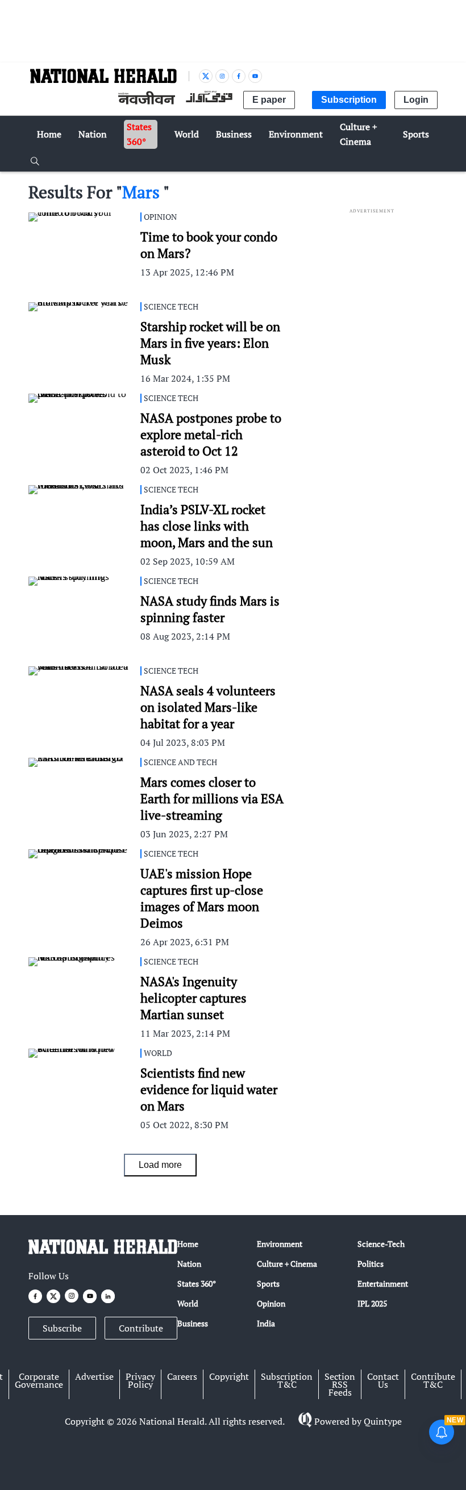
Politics (370, 1263)
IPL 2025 (372, 1303)
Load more (160, 1165)
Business (192, 1323)
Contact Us (383, 1380)
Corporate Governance (39, 1380)
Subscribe (62, 1328)
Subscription (349, 100)
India (266, 1323)
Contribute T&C (433, 1380)
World (187, 1303)
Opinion (271, 1303)
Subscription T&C (287, 1380)
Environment (279, 1243)
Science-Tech (381, 1243)
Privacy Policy (140, 1380)
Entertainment (382, 1283)
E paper (269, 100)
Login (415, 100)
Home (187, 1243)
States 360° (196, 1283)
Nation (189, 1263)
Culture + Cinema (287, 1263)
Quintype (383, 1421)
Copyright (229, 1376)
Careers (182, 1376)
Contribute (141, 1328)
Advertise (94, 1376)
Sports (268, 1283)
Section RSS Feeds (339, 1384)
